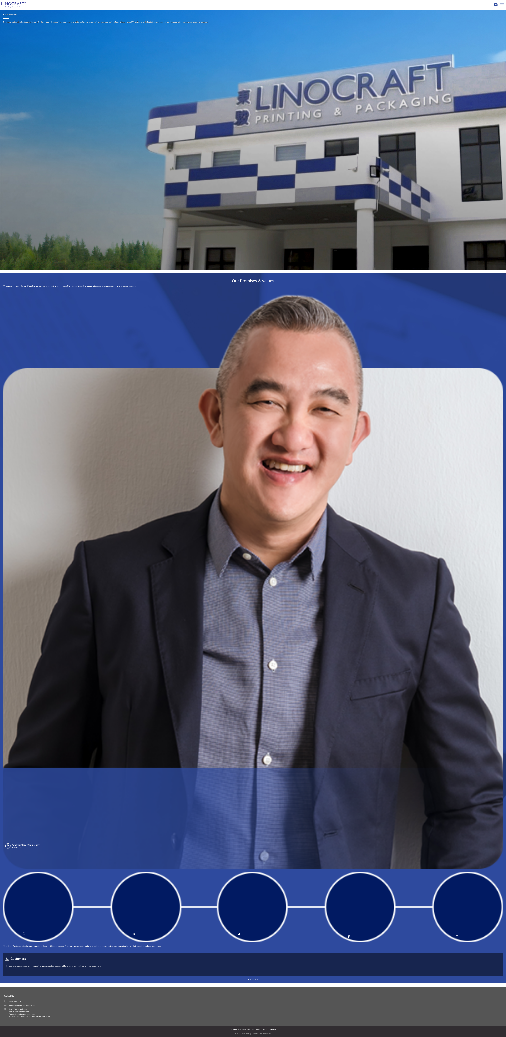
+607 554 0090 (15, 1001)
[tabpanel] (253, 968)
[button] (248, 979)
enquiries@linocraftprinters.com (22, 1005)
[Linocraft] (13, 9)
